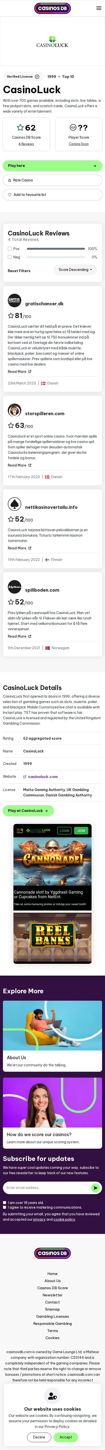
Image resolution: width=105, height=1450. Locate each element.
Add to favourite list (30, 194)
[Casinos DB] (52, 8)
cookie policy (64, 1219)
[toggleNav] (99, 8)
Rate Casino (23, 180)
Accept (66, 1437)
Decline (39, 1437)
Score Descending (74, 269)
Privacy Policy (56, 1426)
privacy (39, 1219)
